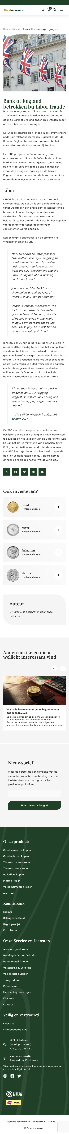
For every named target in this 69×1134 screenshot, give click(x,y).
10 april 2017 (19, 418)
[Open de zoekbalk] (54, 9)
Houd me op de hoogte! (34, 805)
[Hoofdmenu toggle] (61, 9)
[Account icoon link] (43, 9)
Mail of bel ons (19, 1040)
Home (6, 29)
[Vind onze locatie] (4, 1058)
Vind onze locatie (20, 1056)
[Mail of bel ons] (4, 1044)
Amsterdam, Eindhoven (24, 1060)
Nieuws (16, 29)
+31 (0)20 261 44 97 (22, 1048)
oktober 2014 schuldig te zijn (21, 346)
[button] (6, 472)
